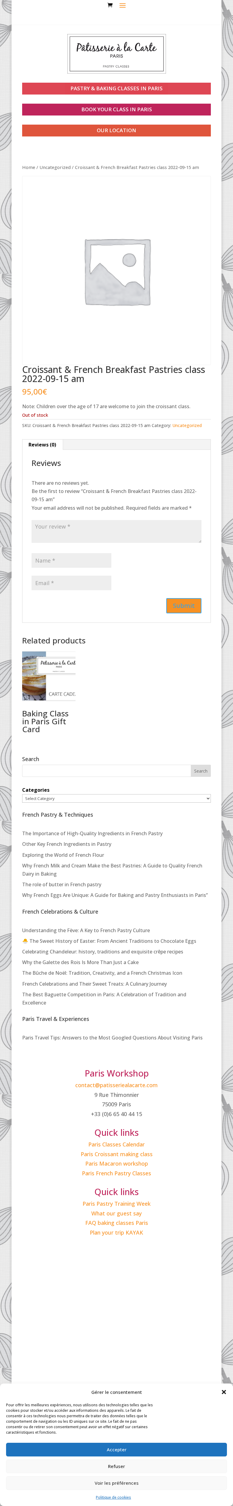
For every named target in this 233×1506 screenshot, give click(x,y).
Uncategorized (55, 167)
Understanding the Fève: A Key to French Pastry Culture (86, 930)
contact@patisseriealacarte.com (116, 1085)
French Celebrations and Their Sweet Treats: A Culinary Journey (94, 983)
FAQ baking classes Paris (116, 1222)
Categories (35, 790)
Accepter (117, 1449)
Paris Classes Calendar (116, 1144)
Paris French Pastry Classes (116, 1173)
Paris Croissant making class (117, 1154)
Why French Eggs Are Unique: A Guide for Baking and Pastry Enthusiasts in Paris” (115, 895)
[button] (224, 1392)
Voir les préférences (117, 1483)
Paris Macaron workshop (116, 1163)
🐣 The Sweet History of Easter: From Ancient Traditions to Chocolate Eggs (109, 941)
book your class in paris (116, 109)
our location (116, 130)
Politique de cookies (113, 1497)
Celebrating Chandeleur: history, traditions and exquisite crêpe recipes (102, 951)
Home (28, 167)
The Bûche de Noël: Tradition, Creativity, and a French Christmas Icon (102, 973)
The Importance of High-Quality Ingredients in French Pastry (92, 833)
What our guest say (116, 1213)
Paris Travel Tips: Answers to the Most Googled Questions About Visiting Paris (112, 1037)
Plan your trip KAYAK (116, 1232)
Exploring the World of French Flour (63, 855)
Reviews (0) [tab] (42, 444)
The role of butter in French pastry (61, 884)
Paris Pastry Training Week (116, 1203)
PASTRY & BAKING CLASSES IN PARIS (116, 88)
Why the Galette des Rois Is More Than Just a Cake (80, 962)
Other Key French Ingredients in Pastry (66, 844)
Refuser (116, 1466)
